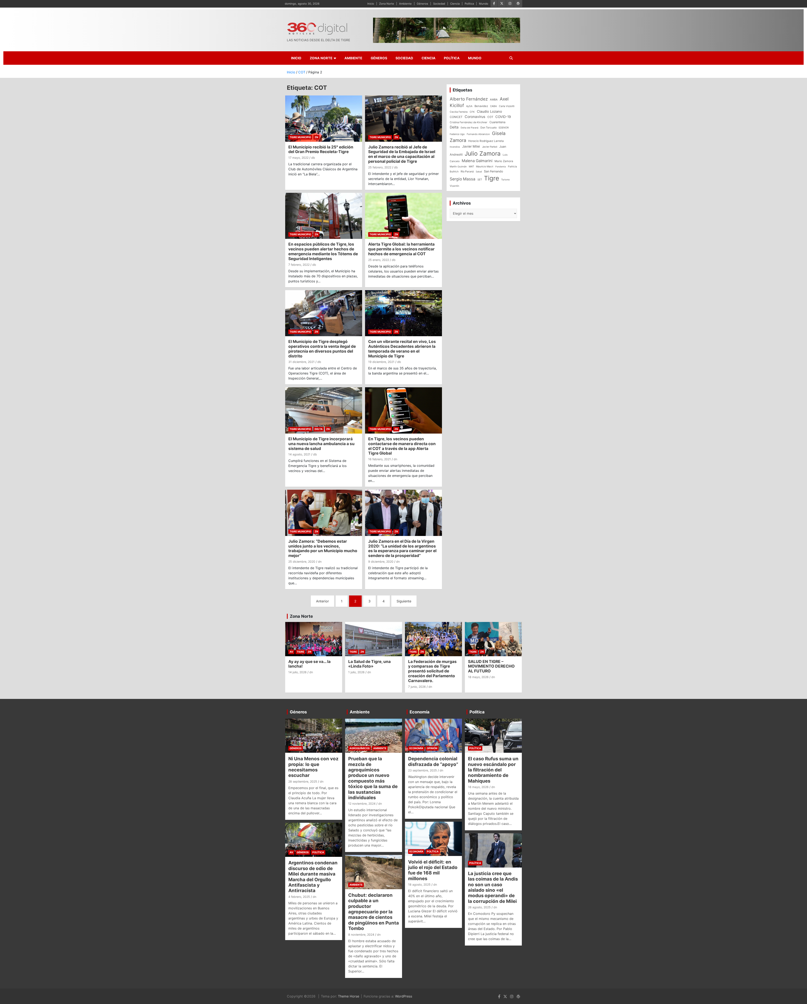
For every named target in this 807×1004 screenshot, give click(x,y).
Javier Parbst (489, 146)
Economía (420, 711)
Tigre (491, 178)
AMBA (494, 99)
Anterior (322, 601)
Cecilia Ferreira (459, 111)
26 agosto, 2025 (479, 907)
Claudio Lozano (489, 111)
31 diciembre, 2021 (301, 362)
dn (395, 459)
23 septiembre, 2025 (422, 770)
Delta (319, 429)
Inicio (370, 3)
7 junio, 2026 (417, 686)
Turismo (505, 179)
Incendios (455, 146)
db (313, 157)
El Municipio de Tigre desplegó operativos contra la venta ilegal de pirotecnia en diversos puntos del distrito (322, 348)
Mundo (483, 3)
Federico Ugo (457, 134)
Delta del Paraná (469, 127)
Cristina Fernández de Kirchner (468, 122)
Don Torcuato (488, 127)
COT (490, 117)
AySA (469, 106)
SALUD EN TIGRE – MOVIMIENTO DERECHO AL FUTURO (491, 666)
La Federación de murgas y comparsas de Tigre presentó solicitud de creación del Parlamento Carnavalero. (432, 671)
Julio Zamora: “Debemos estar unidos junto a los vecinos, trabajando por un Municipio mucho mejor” (322, 548)
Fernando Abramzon (478, 134)
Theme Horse (348, 996)
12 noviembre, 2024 (362, 803)
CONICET (456, 117)
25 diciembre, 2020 (301, 561)
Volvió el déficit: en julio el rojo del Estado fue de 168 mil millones (433, 870)
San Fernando (493, 171)
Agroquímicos (359, 748)
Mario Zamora (503, 161)
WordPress (403, 996)
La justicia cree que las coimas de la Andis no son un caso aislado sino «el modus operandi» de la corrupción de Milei (493, 887)
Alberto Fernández (469, 99)
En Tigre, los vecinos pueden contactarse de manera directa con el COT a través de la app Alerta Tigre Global (402, 446)
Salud (479, 171)
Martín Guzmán (458, 166)
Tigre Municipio (300, 137)
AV (291, 651)
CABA (493, 106)
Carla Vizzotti (506, 106)
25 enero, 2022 (378, 260)
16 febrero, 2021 (379, 459)
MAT (471, 166)
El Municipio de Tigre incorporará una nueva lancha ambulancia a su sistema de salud (321, 444)
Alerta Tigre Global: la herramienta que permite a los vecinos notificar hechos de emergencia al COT (401, 249)
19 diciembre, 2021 (381, 362)
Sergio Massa (462, 178)
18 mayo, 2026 (478, 677)
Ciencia (455, 3)
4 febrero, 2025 (299, 896)
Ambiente (405, 3)
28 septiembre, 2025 (302, 781)
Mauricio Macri (484, 166)
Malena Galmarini (477, 160)
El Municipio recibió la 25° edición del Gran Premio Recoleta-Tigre (320, 149)
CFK (472, 111)
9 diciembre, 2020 (380, 561)
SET (479, 179)
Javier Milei (471, 146)
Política (469, 3)
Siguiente (404, 601)
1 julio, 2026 (356, 672)
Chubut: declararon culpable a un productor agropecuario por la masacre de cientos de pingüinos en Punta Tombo (373, 911)
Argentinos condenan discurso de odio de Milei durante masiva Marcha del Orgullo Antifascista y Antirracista (313, 876)
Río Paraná (467, 171)
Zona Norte (386, 3)
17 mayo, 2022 (298, 157)
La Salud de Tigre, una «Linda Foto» (369, 664)
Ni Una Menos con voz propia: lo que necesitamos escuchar (313, 767)
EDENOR (504, 127)
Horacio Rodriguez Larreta (486, 141)
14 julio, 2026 (297, 672)
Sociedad (439, 3)
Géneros (422, 3)
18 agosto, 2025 (419, 884)
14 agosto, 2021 (299, 454)
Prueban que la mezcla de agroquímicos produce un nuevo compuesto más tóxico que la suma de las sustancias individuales (373, 778)
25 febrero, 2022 (379, 167)
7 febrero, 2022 (299, 264)
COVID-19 (503, 117)
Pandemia (500, 166)
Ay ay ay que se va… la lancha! (309, 664)
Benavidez (481, 106)
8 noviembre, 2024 (361, 934)
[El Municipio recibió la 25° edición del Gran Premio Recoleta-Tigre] (323, 118)
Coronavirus (475, 116)
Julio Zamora (483, 153)
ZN (316, 137)
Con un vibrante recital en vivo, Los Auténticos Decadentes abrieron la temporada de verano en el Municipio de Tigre (402, 348)
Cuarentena (497, 122)
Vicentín (454, 185)
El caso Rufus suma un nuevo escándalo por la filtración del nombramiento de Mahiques (493, 770)
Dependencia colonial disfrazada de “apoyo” (433, 761)
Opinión (432, 748)
